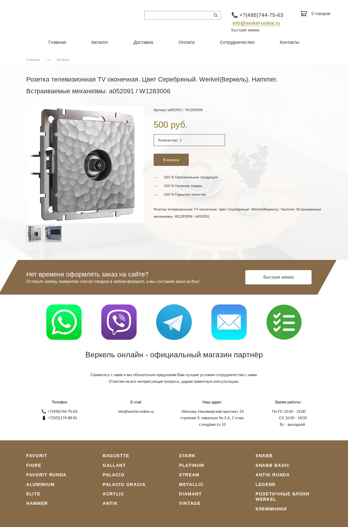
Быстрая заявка (245, 30)
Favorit (36, 455)
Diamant (190, 494)
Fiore (34, 465)
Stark (187, 455)
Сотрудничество (237, 42)
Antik (110, 503)
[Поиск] (215, 15)
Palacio (114, 474)
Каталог (99, 42)
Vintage (190, 503)
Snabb (264, 455)
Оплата (187, 42)
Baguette (116, 455)
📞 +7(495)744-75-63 (257, 15)
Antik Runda (273, 474)
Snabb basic (273, 465)
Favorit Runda (46, 474)
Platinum (191, 465)
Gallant (114, 465)
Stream (189, 474)
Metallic (191, 484)
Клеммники (271, 509)
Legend (266, 484)
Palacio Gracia (124, 484)
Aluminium (40, 484)
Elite (33, 494)
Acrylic (113, 494)
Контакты (289, 42)
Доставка (143, 42)
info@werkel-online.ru (256, 23)
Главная (57, 42)
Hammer (37, 503)
